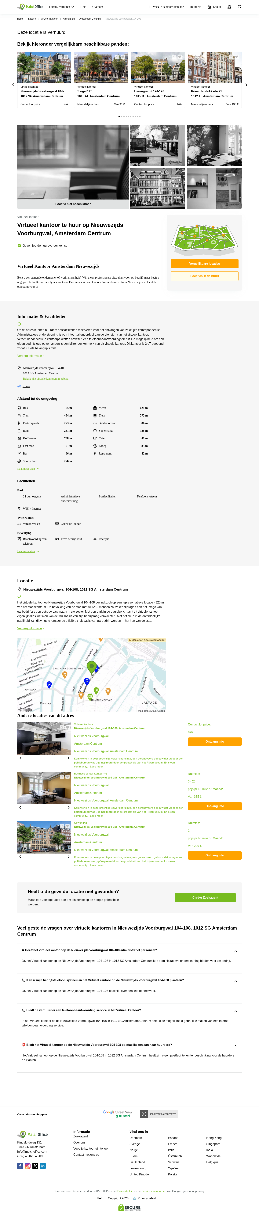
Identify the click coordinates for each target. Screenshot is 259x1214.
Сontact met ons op (86, 1154)
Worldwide (213, 1156)
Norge (134, 1150)
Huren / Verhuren (59, 6)
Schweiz (174, 1162)
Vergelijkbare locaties (204, 263)
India (209, 1150)
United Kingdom (140, 1174)
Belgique (212, 1162)
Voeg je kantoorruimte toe (168, 6)
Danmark (136, 1138)
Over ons (97, 6)
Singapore (213, 1144)
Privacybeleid (125, 1191)
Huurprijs (195, 6)
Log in (217, 6)
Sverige (135, 1144)
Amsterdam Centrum (90, 19)
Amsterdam (69, 19)
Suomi (134, 1156)
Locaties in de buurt (204, 276)
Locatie (32, 19)
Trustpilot (22, 1095)
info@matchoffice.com (32, 1151)
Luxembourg (138, 1168)
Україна (173, 1168)
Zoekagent (80, 1136)
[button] (59, 57)
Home (20, 19)
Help (83, 6)
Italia (171, 1150)
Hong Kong (214, 1138)
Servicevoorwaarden (154, 1191)
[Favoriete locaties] (240, 7)
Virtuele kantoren (49, 19)
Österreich (175, 1156)
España (173, 1138)
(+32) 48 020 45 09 (30, 1156)
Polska (172, 1174)
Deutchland (137, 1162)
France (172, 1144)
